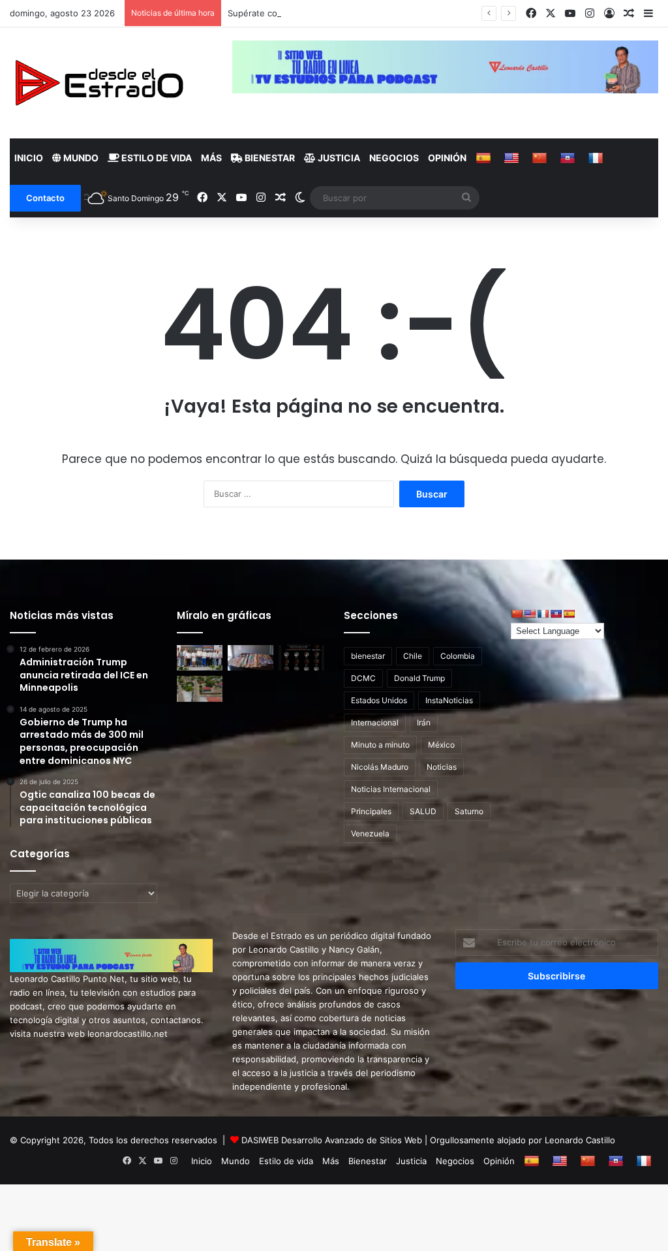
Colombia (457, 656)
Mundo (80, 157)
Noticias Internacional (391, 789)
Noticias (442, 767)
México (441, 745)
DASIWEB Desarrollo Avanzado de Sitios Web (331, 1140)
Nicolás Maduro (379, 767)
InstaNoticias (449, 700)
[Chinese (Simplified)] (541, 158)
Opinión (447, 157)
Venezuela (370, 833)
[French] (597, 158)
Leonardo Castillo (580, 1140)
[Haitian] (569, 158)
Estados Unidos (379, 700)
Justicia (338, 157)
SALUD (423, 811)
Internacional (375, 722)
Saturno (469, 811)
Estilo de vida (155, 157)
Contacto (45, 198)
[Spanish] (485, 158)
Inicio (28, 157)
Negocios (394, 157)
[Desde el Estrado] (98, 83)
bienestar (368, 656)
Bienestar (269, 157)
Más (211, 157)
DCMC (363, 678)
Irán (424, 722)
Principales (371, 811)
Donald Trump (419, 678)
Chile (412, 656)
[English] (513, 158)
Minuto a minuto (380, 745)
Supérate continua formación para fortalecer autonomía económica (365, 13)
